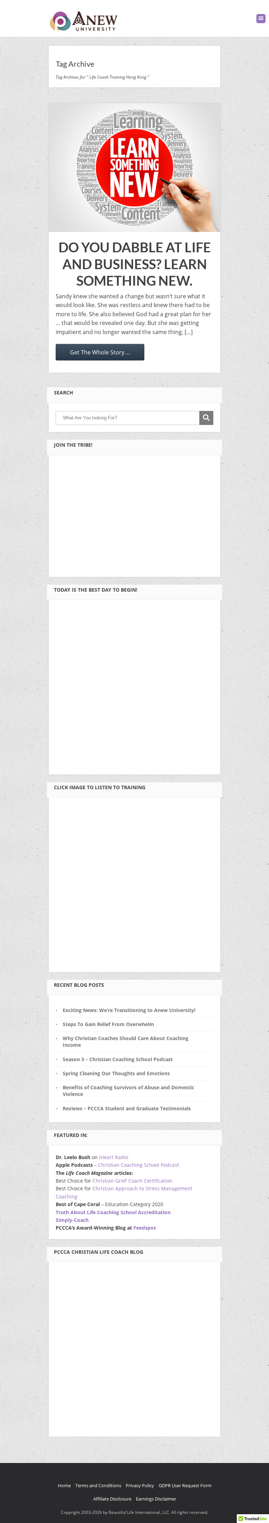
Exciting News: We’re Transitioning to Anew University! (129, 1010)
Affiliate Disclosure (112, 1499)
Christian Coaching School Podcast (138, 1165)
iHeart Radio (113, 1157)
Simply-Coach (72, 1220)
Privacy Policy (140, 1485)
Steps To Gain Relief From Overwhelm (108, 1024)
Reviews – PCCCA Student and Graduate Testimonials (127, 1108)
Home (64, 1485)
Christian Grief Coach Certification (132, 1180)
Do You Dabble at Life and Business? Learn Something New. (134, 263)
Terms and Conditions (98, 1485)
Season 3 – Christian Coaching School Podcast (118, 1059)
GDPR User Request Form (185, 1485)
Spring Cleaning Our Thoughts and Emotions (116, 1073)
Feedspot (144, 1227)
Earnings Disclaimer (156, 1499)
